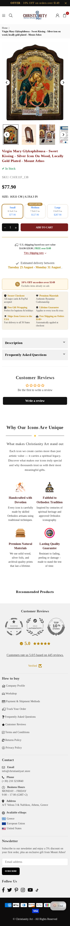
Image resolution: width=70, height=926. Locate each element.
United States (14, 828)
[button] (64, 15)
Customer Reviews (15, 724)
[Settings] (57, 15)
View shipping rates (34, 253)
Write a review (35, 400)
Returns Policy (13, 740)
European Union (16, 823)
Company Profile (15, 685)
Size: (20, 196)
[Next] (63, 82)
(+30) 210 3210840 (12, 781)
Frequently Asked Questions (26, 355)
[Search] (10, 15)
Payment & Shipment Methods (23, 701)
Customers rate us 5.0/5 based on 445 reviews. (35, 655)
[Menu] (3, 15)
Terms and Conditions (17, 732)
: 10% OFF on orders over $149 (35, 3)
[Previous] (7, 82)
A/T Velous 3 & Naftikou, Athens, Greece (25, 804)
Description (14, 343)
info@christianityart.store (16, 771)
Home (5, 28)
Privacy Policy (14, 747)
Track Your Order (16, 708)
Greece (10, 818)
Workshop (11, 693)
